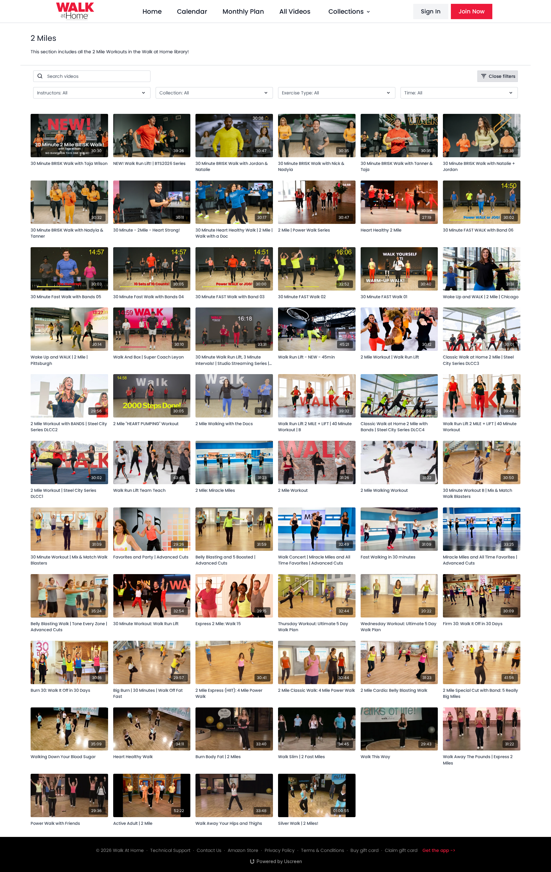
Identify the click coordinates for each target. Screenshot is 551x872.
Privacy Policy (280, 850)
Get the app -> (438, 850)
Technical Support (170, 850)
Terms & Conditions (322, 850)
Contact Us (209, 850)
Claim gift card (401, 850)
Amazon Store (243, 850)
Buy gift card (364, 850)
